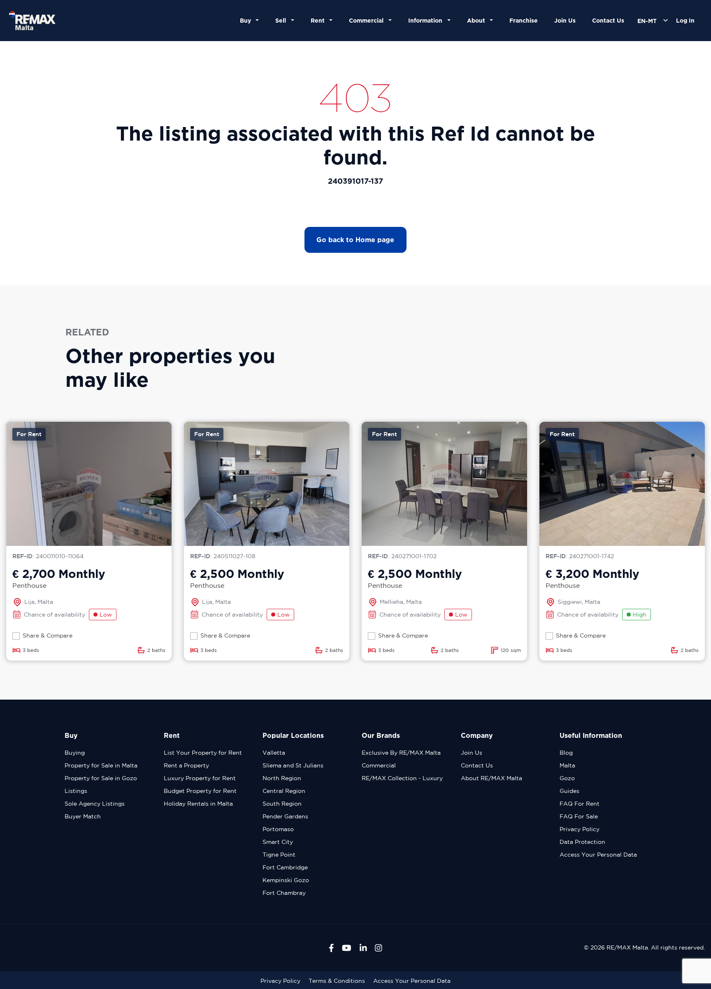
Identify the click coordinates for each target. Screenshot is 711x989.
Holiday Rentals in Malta (198, 803)
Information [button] (427, 20)
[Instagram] (378, 948)
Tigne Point (279, 854)
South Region (282, 803)
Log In (685, 20)
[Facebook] (331, 948)
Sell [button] (282, 20)
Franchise (523, 20)
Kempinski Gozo (286, 880)
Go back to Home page (355, 239)
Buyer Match (83, 816)
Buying (75, 752)
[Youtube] (346, 948)
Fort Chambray (284, 893)
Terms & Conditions (337, 980)
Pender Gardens (285, 816)
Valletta (274, 752)
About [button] (477, 20)
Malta (567, 765)
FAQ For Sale (579, 816)
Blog (566, 752)
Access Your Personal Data (598, 854)
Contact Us (608, 20)
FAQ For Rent (579, 803)
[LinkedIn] (363, 948)
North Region (282, 778)
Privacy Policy (579, 829)
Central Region (284, 791)
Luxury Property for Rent (200, 778)
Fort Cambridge (285, 867)
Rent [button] (319, 20)
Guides (569, 791)
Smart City (278, 842)
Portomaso (278, 829)
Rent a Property (186, 765)
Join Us (565, 20)
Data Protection (582, 842)
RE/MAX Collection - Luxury (402, 778)
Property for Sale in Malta (101, 765)
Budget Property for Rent (200, 791)
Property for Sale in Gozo (101, 778)
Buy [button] (247, 20)
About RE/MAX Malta (491, 778)
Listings (76, 791)
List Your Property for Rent (203, 752)
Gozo (567, 778)
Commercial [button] (368, 20)
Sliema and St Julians (293, 765)
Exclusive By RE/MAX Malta (401, 752)
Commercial (379, 765)
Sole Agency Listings (95, 803)
